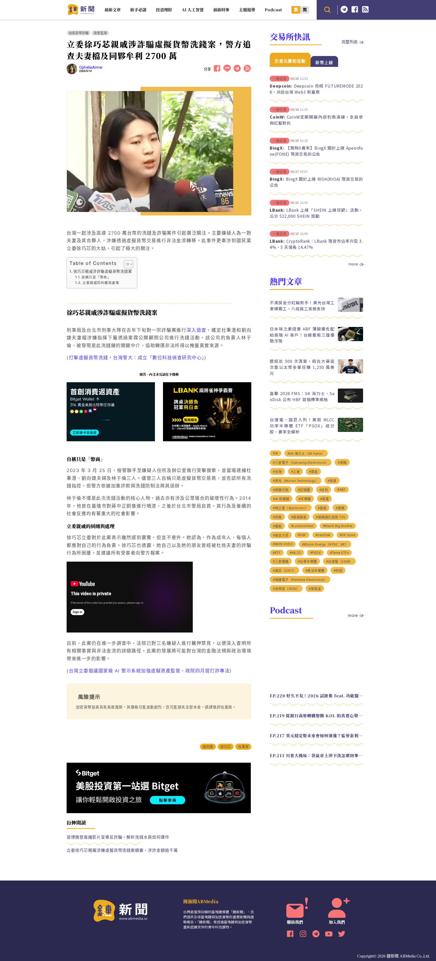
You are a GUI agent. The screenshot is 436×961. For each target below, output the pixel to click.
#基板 (322, 508)
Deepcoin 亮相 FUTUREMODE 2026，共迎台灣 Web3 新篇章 (316, 89)
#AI (275, 453)
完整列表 (350, 42)
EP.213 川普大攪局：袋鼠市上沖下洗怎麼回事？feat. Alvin (316, 755)
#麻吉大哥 (281, 535)
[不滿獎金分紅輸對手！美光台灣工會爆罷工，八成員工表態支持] (350, 310)
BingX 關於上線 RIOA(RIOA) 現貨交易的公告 (316, 182)
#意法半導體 (314, 570)
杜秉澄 (243, 747)
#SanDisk (323, 535)
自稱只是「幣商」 (96, 277)
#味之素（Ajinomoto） (291, 508)
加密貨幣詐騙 (79, 33)
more (353, 264)
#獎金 (313, 471)
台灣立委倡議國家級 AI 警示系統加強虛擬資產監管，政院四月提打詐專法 (149, 670)
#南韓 (342, 462)
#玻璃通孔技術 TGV (331, 517)
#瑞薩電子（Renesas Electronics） (300, 579)
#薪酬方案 (281, 489)
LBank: (277, 210)
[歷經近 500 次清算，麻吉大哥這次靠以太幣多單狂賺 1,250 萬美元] (350, 372)
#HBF (302, 535)
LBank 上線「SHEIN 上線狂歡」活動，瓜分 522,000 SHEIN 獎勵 (316, 213)
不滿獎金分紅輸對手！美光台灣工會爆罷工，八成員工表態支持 (302, 305)
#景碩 (340, 508)
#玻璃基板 (299, 517)
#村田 (338, 570)
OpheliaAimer (91, 67)
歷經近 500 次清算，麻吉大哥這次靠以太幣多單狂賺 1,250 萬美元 (302, 367)
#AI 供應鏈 (281, 499)
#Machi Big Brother (338, 526)
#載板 (277, 526)
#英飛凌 (315, 588)
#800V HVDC (283, 544)
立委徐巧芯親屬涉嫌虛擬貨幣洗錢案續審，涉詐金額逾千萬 (122, 850)
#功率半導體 (307, 561)
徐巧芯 (226, 747)
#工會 (295, 471)
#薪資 (332, 480)
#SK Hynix (348, 535)
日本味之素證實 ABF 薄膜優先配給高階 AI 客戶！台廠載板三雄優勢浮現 (302, 334)
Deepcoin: (281, 86)
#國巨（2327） (284, 570)
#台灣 (277, 471)
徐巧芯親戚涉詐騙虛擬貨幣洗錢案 (102, 271)
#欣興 (277, 517)
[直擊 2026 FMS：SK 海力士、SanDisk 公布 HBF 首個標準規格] (350, 401)
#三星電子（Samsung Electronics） (301, 462)
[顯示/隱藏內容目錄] (126, 264)
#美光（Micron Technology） (295, 480)
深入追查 (196, 330)
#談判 (323, 489)
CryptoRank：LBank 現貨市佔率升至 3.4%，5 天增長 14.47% (316, 244)
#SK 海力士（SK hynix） (306, 453)
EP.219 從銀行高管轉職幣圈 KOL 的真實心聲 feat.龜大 (316, 715)
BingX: (277, 148)
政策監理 (100, 33)
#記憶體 (304, 489)
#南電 (324, 499)
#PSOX (315, 552)
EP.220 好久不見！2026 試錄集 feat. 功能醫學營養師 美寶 (316, 695)
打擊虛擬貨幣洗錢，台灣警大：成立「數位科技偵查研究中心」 (136, 357)
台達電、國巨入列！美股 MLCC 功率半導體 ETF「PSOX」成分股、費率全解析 (302, 425)
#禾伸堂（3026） (286, 588)
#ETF (277, 552)
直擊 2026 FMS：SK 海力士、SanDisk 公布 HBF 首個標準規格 (302, 396)
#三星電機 (281, 561)
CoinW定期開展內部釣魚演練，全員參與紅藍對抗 (316, 120)
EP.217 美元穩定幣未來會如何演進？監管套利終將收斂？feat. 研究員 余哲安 (316, 735)
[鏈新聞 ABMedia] (81, 13)
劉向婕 (208, 747)
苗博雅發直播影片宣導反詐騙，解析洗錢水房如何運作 (118, 837)
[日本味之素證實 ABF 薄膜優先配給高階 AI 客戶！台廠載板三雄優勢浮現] (350, 340)
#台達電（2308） (339, 561)
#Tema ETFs (339, 552)
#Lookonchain (302, 526)
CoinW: (277, 117)
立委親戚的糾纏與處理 (101, 283)
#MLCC (295, 552)
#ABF (341, 489)
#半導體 (304, 499)
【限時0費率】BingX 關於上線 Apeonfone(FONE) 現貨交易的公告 (316, 151)
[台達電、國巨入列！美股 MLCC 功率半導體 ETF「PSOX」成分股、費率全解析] (350, 430)
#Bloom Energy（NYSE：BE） (325, 544)
